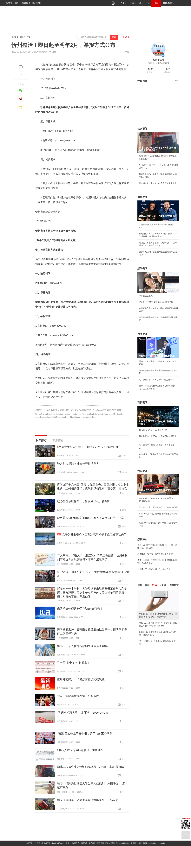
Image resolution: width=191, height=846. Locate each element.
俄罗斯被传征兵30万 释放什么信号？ (80, 608)
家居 (140, 585)
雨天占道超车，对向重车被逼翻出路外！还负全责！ (89, 800)
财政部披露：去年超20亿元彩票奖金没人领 (157, 183)
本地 (147, 585)
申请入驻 (124, 37)
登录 (156, 3)
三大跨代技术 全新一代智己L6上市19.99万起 (158, 507)
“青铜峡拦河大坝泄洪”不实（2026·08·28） (83, 712)
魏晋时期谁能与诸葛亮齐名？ (151, 610)
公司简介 (67, 843)
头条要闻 (142, 128)
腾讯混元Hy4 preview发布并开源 (153, 430)
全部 (176, 81)
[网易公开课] (122, 3)
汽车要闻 (142, 471)
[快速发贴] (20, 67)
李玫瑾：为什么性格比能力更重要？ (154, 591)
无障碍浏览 (26, 3)
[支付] (140, 3)
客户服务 (92, 843)
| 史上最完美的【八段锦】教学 (153, 569)
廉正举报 (134, 843)
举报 (127, 52)
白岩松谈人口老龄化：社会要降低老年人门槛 (158, 597)
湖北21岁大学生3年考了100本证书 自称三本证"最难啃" (91, 766)
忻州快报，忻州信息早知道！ (158, 63)
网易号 (22, 37)
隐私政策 (100, 843)
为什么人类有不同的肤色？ (150, 604)
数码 (154, 585)
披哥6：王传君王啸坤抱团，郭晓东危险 (156, 302)
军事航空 (174, 585)
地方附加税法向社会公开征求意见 (78, 463)
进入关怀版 (36, 3)
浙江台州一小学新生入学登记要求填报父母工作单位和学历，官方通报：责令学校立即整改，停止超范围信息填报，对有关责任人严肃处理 (92, 592)
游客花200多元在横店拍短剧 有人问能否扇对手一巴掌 (90, 517)
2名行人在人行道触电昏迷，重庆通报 (80, 750)
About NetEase (57, 843)
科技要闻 (142, 402)
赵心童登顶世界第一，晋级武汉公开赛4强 (83, 501)
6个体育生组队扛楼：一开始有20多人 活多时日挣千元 (90, 447)
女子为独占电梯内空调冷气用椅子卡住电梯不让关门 (94, 534)
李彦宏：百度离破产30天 (150, 616)
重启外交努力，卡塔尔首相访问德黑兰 (81, 679)
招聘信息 (84, 843)
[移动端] (113, 3)
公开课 (163, 585)
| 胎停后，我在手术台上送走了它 (155, 554)
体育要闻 (142, 197)
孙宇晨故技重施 (146, 296)
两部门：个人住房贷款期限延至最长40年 (82, 646)
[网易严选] (132, 3)
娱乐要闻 (142, 268)
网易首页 (9, 3)
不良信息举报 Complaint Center (117, 843)
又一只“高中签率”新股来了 (73, 662)
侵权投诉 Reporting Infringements (152, 843)
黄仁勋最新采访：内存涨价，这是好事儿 (156, 379)
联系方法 (75, 843)
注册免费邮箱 (167, 3)
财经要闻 (142, 334)
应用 (16, 3)
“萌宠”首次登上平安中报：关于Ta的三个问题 (84, 733)
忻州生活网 (42, 52)
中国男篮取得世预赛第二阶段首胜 (78, 696)
